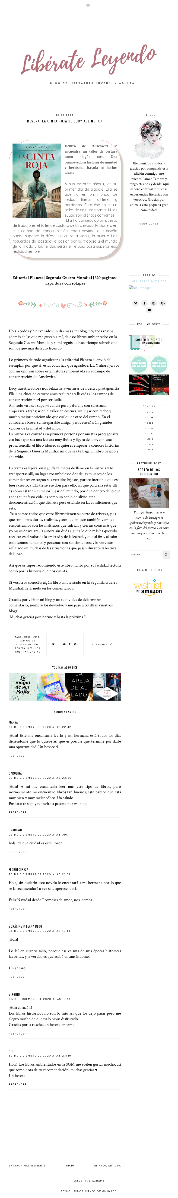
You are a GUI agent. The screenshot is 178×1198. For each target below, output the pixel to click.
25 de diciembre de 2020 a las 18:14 (39, 930)
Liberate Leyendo (83, 1191)
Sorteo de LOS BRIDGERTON (149, 471)
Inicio (69, 1165)
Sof (11, 1051)
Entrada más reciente (27, 1165)
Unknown (15, 830)
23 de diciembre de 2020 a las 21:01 (39, 874)
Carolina (15, 773)
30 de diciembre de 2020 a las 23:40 (40, 1055)
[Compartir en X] (53, 644)
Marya (13, 722)
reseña (20, 648)
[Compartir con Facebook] (59, 644)
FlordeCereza (19, 869)
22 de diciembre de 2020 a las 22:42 (40, 727)
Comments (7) (102, 644)
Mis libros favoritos (149, 281)
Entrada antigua (107, 1165)
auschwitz (32, 637)
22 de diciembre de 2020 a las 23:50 (40, 777)
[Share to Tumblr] (70, 644)
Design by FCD (106, 1191)
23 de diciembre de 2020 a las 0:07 (39, 834)
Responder (18, 755)
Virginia (15, 994)
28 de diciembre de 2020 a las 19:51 (39, 999)
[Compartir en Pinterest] (64, 644)
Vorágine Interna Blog (25, 926)
